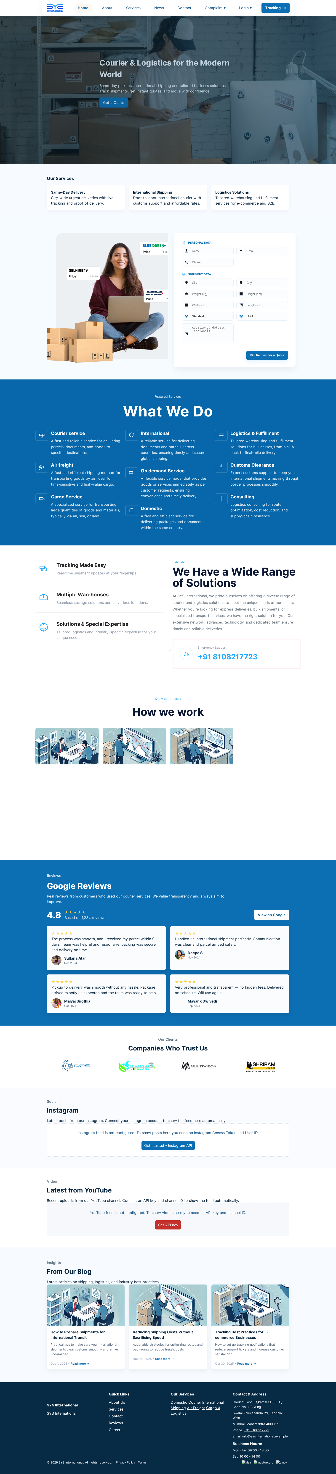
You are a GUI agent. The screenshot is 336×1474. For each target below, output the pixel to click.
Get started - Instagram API (168, 1145)
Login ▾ (245, 7)
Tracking (273, 7)
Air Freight (196, 1408)
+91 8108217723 (256, 1430)
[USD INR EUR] (262, 316)
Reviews (116, 1423)
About (107, 7)
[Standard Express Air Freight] (208, 316)
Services (133, 7)
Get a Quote (113, 102)
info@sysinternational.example (265, 1436)
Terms (142, 1462)
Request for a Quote (269, 355)
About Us (117, 1402)
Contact (184, 7)
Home (83, 7)
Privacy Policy (125, 1462)
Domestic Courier (186, 1402)
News (159, 7)
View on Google (271, 915)
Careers (115, 1429)
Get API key (168, 1225)
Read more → (80, 1363)
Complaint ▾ (215, 7)
